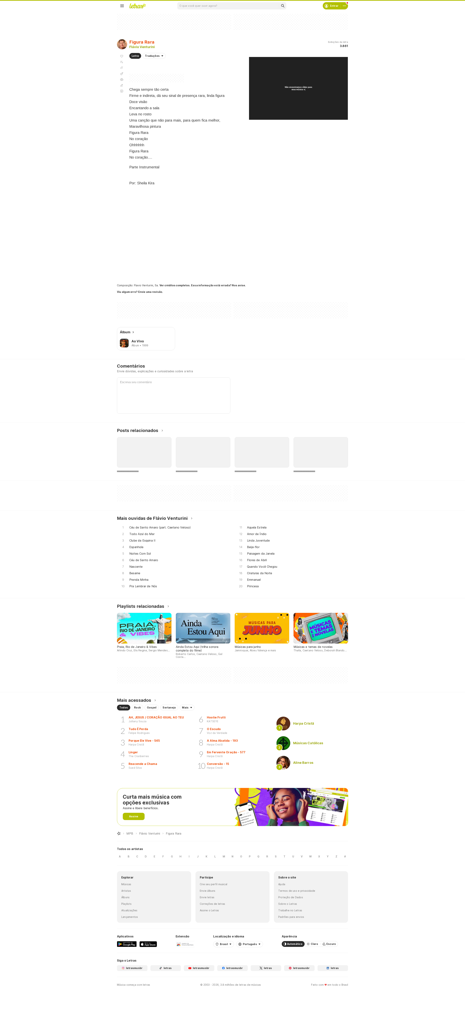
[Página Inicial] (119, 833)
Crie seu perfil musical (213, 884)
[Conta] (344, 5)
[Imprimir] (122, 79)
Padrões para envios (291, 916)
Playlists (126, 903)
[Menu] (122, 5)
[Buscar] (282, 5)
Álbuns (125, 897)
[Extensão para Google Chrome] (185, 944)
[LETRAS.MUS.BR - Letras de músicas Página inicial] (137, 5)
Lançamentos (129, 916)
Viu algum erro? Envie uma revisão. (140, 291)
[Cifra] (122, 73)
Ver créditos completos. (174, 285)
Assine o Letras (209, 910)
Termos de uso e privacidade (296, 890)
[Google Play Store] (127, 944)
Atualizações (129, 910)
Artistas (126, 890)
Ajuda (281, 884)
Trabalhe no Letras (290, 910)
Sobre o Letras (287, 903)
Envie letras (207, 897)
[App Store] (148, 944)
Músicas (126, 884)
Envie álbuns (207, 890)
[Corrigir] (122, 85)
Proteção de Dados (290, 897)
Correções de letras (212, 903)
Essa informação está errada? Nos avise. (218, 285)
